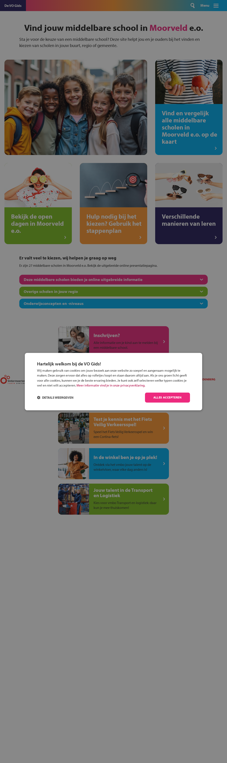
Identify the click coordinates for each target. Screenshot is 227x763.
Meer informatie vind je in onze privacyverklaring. (110, 385)
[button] (55, 397)
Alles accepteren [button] (167, 397)
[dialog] (113, 381)
